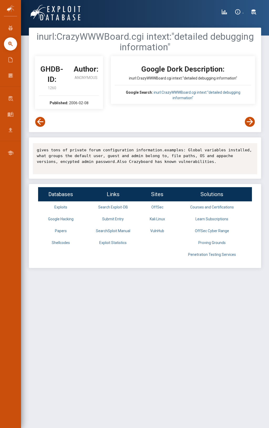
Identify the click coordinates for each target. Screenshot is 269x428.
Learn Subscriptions (211, 219)
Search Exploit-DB (113, 207)
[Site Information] (239, 12)
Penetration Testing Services (212, 254)
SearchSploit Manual (113, 231)
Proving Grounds (212, 243)
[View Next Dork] (250, 122)
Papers (61, 231)
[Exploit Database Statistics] (224, 12)
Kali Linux (157, 219)
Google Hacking (61, 219)
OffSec (157, 207)
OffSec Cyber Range (212, 231)
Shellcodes (61, 243)
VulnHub (157, 231)
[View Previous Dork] (40, 122)
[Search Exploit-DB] (253, 12)
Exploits (60, 207)
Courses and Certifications (212, 207)
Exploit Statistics (113, 243)
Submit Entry (113, 219)
